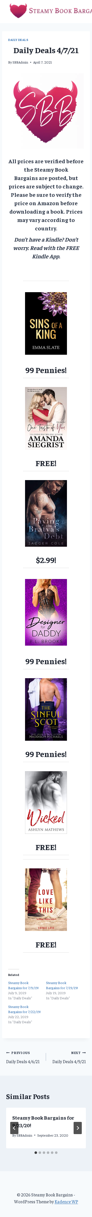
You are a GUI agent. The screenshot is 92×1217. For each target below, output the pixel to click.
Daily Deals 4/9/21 (69, 1057)
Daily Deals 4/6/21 (23, 1057)
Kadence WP (66, 1201)
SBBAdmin (20, 62)
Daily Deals (18, 40)
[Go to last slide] (14, 1128)
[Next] (78, 1128)
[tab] (35, 1152)
